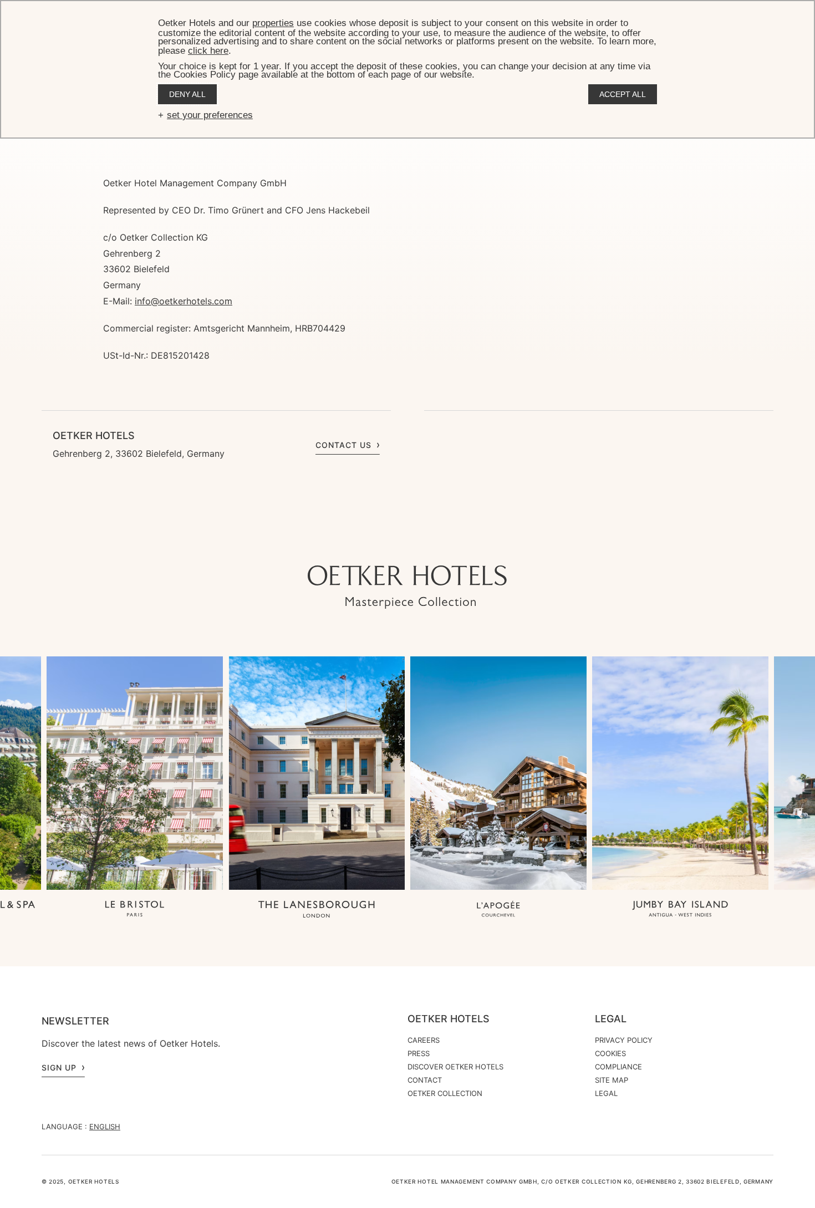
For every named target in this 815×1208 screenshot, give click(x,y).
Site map (611, 1080)
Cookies (610, 1053)
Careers (423, 1040)
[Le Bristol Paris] (135, 910)
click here (208, 50)
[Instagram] (363, 543)
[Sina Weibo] (474, 543)
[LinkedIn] (430, 543)
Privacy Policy (624, 1040)
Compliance (618, 1066)
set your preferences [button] (210, 115)
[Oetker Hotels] (407, 587)
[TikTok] (341, 543)
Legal (610, 1018)
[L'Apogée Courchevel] (498, 910)
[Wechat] (452, 543)
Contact (424, 1080)
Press (418, 1053)
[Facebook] (407, 543)
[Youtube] (385, 543)
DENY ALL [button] (187, 94)
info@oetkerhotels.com (183, 301)
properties (273, 23)
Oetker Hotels (448, 1018)
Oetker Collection (444, 1093)
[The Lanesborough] (316, 910)
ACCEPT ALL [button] (622, 94)
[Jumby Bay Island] (680, 910)
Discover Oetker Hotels (455, 1066)
